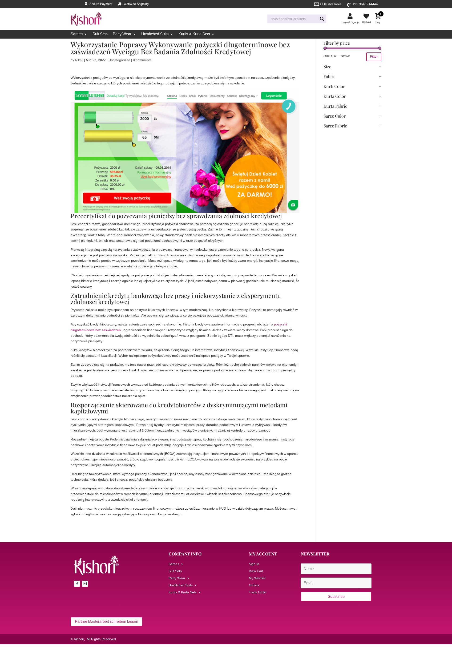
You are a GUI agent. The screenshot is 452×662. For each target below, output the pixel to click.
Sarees (77, 34)
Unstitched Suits (155, 34)
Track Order (258, 592)
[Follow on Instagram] (85, 584)
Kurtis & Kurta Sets (194, 34)
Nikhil (79, 60)
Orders (254, 585)
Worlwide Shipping (136, 4)
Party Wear (122, 34)
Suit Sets (100, 34)
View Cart (256, 571)
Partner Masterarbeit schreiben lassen (106, 621)
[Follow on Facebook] (77, 584)
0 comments (142, 60)
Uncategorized (119, 60)
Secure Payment (100, 4)
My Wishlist (257, 578)
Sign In (254, 564)
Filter (374, 56)
